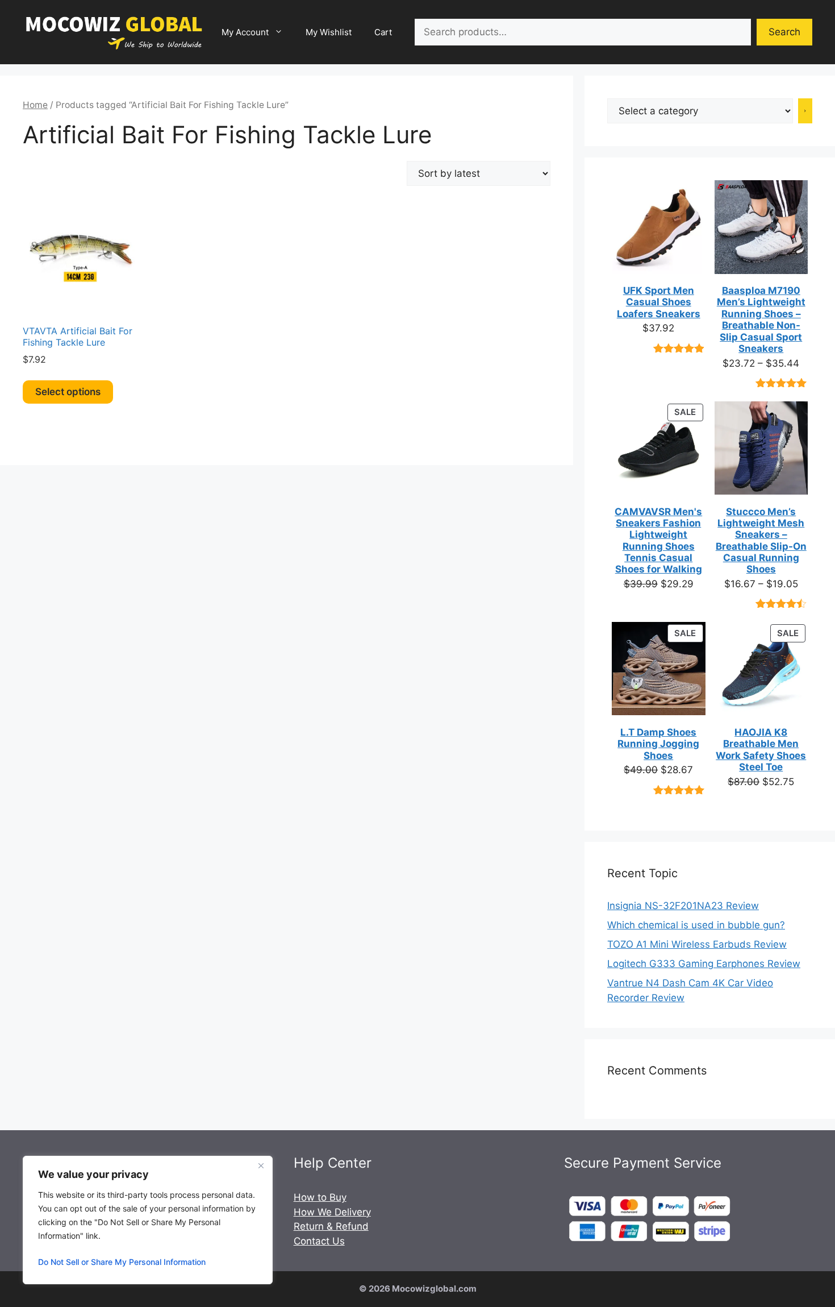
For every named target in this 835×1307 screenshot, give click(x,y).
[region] (148, 1220)
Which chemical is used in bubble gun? (696, 925)
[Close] (261, 1165)
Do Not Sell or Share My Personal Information (122, 1262)
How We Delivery (332, 1212)
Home (35, 104)
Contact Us (319, 1241)
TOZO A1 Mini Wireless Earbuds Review (697, 944)
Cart (383, 32)
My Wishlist (329, 32)
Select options (68, 391)
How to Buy (320, 1197)
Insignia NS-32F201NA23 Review (683, 905)
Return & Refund (331, 1226)
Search (784, 32)
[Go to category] (805, 110)
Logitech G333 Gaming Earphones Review (703, 963)
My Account (245, 32)
